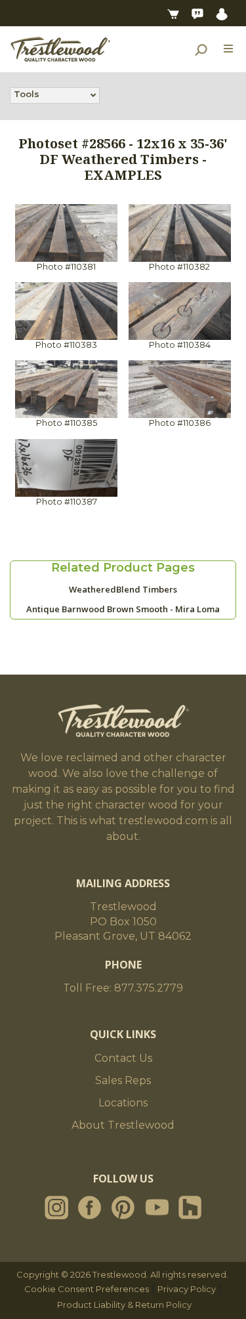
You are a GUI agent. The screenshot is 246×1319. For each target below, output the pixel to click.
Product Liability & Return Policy (124, 1304)
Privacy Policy (186, 1289)
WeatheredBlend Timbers (123, 589)
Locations (123, 1103)
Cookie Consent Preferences (86, 1289)
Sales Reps (123, 1080)
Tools (26, 94)
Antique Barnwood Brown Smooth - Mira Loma (123, 609)
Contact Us (123, 1058)
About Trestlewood (123, 1125)
